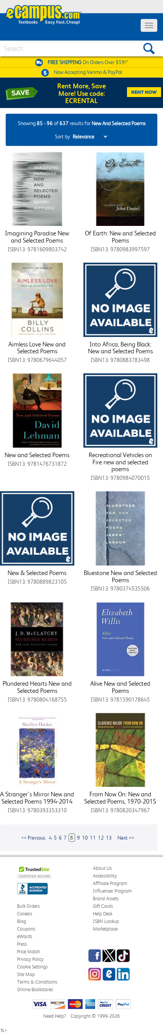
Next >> (126, 838)
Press (22, 944)
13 (109, 838)
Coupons (26, 929)
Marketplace (105, 929)
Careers (24, 913)
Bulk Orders (28, 906)
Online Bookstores (35, 989)
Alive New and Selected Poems (120, 687)
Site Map (26, 974)
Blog (21, 921)
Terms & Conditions (37, 982)
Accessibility (105, 876)
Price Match (28, 951)
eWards (24, 936)
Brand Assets (106, 898)
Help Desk (102, 913)
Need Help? (54, 1016)
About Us (102, 868)
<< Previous (33, 838)
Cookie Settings (32, 967)
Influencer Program (112, 891)
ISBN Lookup (106, 921)
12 (101, 838)
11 (93, 838)
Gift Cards (103, 906)
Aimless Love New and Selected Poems (37, 347)
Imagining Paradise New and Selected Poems (37, 236)
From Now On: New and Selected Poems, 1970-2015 (120, 797)
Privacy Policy (30, 959)
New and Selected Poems (37, 455)
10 (85, 838)
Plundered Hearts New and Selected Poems (37, 687)
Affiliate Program (110, 883)
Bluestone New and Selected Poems (120, 576)
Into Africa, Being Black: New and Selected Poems (120, 347)
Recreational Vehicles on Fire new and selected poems (120, 462)
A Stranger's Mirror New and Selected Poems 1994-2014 (37, 797)
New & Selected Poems (37, 573)
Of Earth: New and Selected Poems (120, 236)
